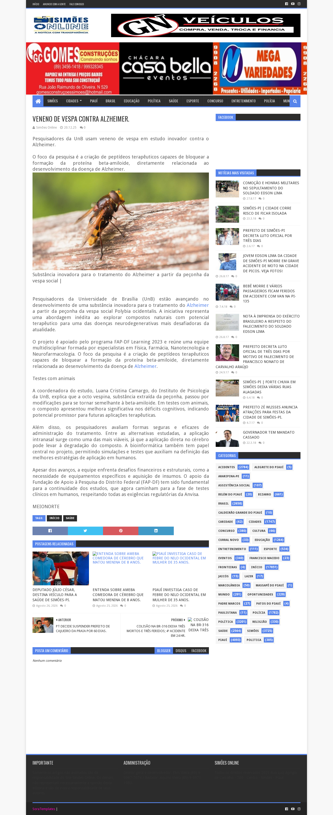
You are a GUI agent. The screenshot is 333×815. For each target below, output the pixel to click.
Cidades (72, 100)
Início (36, 4)
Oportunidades (260, 594)
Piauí (93, 100)
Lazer (249, 576)
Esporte (193, 100)
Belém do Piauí (230, 494)
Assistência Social (234, 485)
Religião (259, 622)
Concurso (215, 100)
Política (154, 100)
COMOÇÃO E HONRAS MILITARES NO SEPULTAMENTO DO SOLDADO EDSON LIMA (271, 188)
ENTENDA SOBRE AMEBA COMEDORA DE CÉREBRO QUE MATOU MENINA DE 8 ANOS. (118, 595)
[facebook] (286, 4)
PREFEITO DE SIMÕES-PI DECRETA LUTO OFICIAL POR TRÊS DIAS (267, 235)
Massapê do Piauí (270, 585)
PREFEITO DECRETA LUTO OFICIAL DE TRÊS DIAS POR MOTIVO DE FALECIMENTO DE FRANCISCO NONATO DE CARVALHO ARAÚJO (255, 356)
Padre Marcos (229, 603)
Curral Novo (228, 540)
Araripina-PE (228, 476)
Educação (131, 100)
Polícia (269, 100)
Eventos (225, 558)
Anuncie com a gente (54, 4)
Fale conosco (76, 4)
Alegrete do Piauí (269, 467)
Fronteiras (227, 567)
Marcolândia (229, 585)
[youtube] (293, 4)
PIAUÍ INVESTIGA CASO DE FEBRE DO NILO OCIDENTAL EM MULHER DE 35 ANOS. (179, 595)
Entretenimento (244, 100)
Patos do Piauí (268, 603)
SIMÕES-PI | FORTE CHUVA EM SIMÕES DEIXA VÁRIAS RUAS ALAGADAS (269, 387)
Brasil (111, 100)
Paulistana (227, 612)
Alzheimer (198, 305)
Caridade (225, 522)
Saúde (173, 100)
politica (254, 640)
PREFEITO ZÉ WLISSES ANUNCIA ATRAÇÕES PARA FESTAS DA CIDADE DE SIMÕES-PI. (270, 412)
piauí (222, 640)
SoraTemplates (44, 809)
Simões (52, 100)
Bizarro (264, 494)
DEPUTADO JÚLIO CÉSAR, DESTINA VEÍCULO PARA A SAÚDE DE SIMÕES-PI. (55, 595)
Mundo (288, 100)
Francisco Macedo (264, 558)
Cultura (258, 531)
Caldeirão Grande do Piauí (240, 512)
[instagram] (298, 4)
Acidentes (226, 467)
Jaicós (223, 576)
